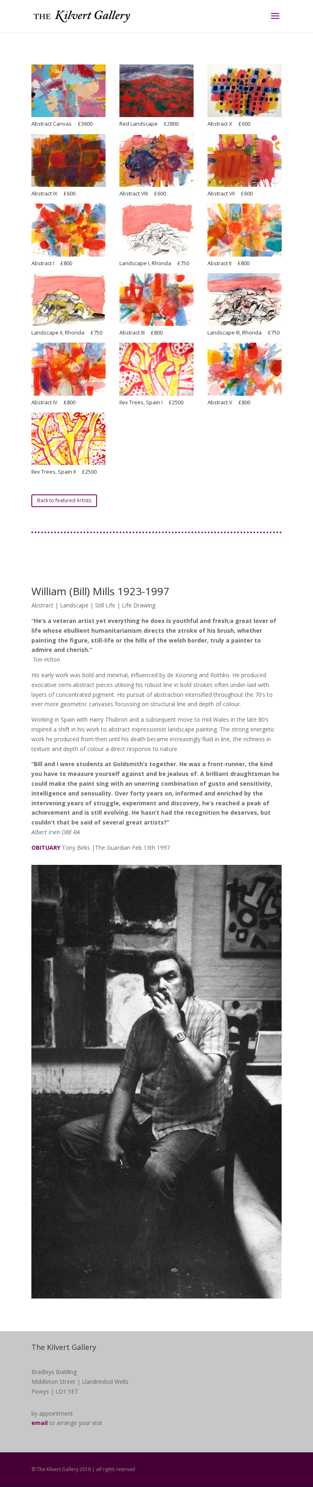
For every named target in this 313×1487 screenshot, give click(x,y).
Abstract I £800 (51, 263)
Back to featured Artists (64, 500)
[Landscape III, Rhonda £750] (244, 299)
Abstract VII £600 (230, 193)
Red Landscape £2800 (149, 123)
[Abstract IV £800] (68, 369)
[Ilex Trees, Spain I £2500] (156, 369)
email (39, 1423)
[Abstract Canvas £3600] (68, 90)
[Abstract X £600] (244, 90)
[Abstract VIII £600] (156, 160)
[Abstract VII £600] (244, 160)
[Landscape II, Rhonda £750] (68, 299)
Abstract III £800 (141, 332)
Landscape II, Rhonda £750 (66, 332)
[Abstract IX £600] (68, 160)
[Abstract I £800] (68, 230)
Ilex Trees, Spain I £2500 (151, 402)
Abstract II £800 (228, 263)
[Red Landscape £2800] (156, 90)
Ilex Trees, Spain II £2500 (64, 471)
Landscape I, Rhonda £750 (154, 263)
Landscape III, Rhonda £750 (243, 332)
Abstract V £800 (228, 402)
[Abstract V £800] (244, 369)
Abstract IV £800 (53, 402)
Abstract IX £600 (53, 193)
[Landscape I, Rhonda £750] (156, 230)
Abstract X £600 (228, 123)
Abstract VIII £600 (142, 193)
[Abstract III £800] (156, 299)
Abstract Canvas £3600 (62, 123)
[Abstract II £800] (244, 230)
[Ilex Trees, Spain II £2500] (68, 438)
